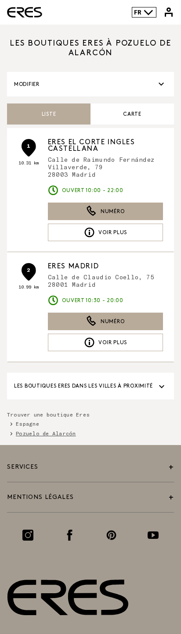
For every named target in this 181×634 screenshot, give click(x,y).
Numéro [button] (112, 211)
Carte (132, 114)
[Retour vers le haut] (151, 586)
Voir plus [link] (112, 232)
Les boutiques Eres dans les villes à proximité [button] (83, 386)
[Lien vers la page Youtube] (153, 535)
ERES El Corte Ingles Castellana (91, 145)
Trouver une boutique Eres (48, 414)
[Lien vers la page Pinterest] (111, 535)
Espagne (27, 423)
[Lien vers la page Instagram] (27, 535)
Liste (49, 114)
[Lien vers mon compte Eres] (168, 12)
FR (137, 12)
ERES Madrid (73, 266)
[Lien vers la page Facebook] (69, 535)
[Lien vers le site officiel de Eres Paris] (24, 12)
